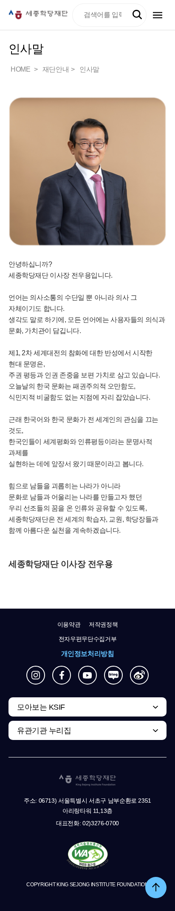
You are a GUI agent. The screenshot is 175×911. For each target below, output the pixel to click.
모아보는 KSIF (41, 707)
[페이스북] (61, 675)
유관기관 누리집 (44, 730)
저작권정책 (103, 624)
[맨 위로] (156, 887)
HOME (21, 69)
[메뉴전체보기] (158, 15)
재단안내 (55, 69)
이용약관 (69, 624)
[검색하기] (137, 15)
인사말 (89, 69)
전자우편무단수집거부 (88, 639)
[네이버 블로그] (113, 675)
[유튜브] (87, 675)
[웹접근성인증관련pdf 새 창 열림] (88, 855)
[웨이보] (139, 675)
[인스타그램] (35, 675)
